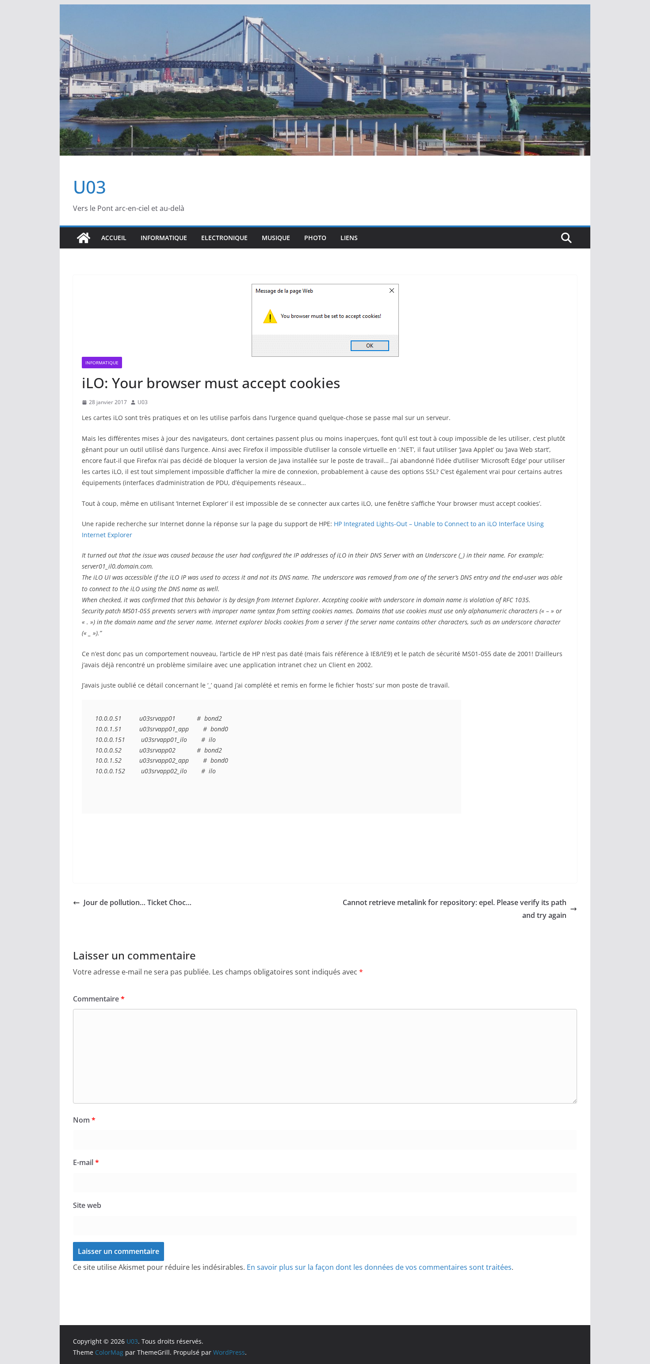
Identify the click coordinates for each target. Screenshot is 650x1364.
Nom (84, 1120)
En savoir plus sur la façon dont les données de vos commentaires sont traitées (379, 1267)
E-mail (86, 1162)
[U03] (83, 237)
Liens (349, 237)
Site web (87, 1205)
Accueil (113, 237)
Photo (315, 237)
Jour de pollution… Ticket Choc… (137, 902)
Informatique (164, 237)
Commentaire (99, 999)
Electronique (224, 237)
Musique (276, 237)
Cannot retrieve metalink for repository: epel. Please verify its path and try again (454, 909)
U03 (89, 187)
